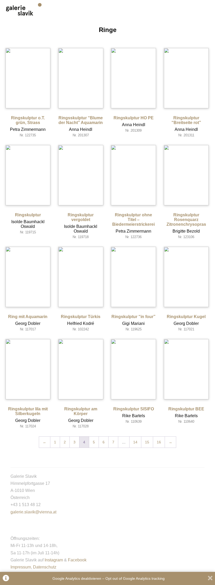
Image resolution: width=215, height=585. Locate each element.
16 (159, 442)
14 (135, 442)
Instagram (54, 560)
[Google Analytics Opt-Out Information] (6, 578)
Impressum (20, 567)
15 (147, 442)
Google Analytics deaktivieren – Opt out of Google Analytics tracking (108, 578)
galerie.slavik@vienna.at (33, 512)
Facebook (77, 560)
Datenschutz (44, 567)
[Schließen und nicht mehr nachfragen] (210, 578)
